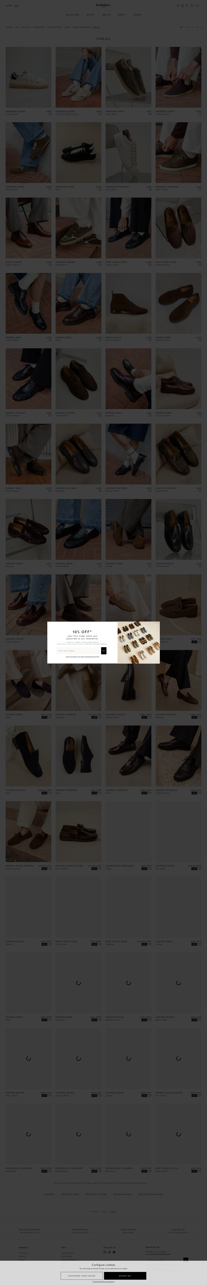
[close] (156, 625)
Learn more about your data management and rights (82, 656)
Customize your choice (81, 1276)
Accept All (125, 1276)
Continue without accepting (103, 1281)
